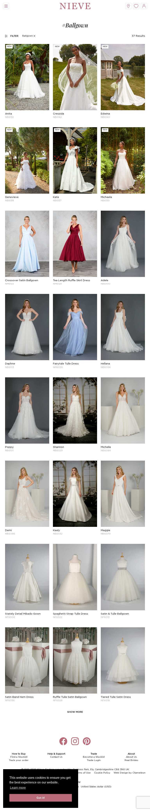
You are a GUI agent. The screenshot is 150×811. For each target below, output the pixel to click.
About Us (131, 757)
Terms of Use (83, 773)
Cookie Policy (102, 773)
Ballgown (27, 36)
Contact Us (56, 757)
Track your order (19, 760)
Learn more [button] (18, 787)
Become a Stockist (94, 757)
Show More (75, 712)
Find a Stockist (18, 757)
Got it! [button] (41, 797)
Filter (14, 36)
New (9, 46)
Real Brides (131, 760)
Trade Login (94, 760)
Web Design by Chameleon (130, 773)
